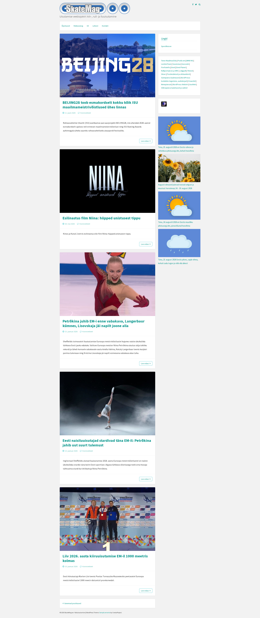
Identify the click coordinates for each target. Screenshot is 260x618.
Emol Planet (181, 67)
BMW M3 (189, 60)
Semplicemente (104, 613)
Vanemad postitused (72, 603)
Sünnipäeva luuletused (170, 77)
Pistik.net (181, 60)
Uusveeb (185, 64)
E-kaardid (192, 81)
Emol (173, 67)
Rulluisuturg (78, 26)
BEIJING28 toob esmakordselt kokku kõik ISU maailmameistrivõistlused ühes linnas (100, 104)
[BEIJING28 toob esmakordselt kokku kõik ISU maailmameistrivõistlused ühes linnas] (107, 65)
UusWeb (192, 84)
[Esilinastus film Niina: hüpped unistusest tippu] (107, 181)
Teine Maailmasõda (168, 60)
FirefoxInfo (165, 67)
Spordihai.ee (166, 46)
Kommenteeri (85, 113)
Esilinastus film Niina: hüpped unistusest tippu (101, 218)
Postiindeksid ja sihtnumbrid (178, 74)
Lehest (95, 26)
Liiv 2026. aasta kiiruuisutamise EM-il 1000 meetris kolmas (105, 558)
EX (88, 26)
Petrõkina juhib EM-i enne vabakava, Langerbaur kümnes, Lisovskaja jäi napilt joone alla (103, 323)
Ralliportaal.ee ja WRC (170, 71)
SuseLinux (177, 64)
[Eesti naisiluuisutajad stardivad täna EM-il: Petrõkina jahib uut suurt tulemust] (107, 403)
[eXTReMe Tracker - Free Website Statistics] (164, 106)
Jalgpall (183, 71)
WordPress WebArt (180, 84)
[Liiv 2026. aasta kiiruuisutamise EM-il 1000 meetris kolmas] (107, 519)
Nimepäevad (166, 84)
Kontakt (105, 26)
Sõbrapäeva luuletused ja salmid (174, 88)
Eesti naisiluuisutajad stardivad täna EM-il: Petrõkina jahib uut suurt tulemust (107, 442)
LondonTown (166, 64)
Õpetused (66, 26)
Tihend (190, 71)
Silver (163, 74)
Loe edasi (145, 141)
